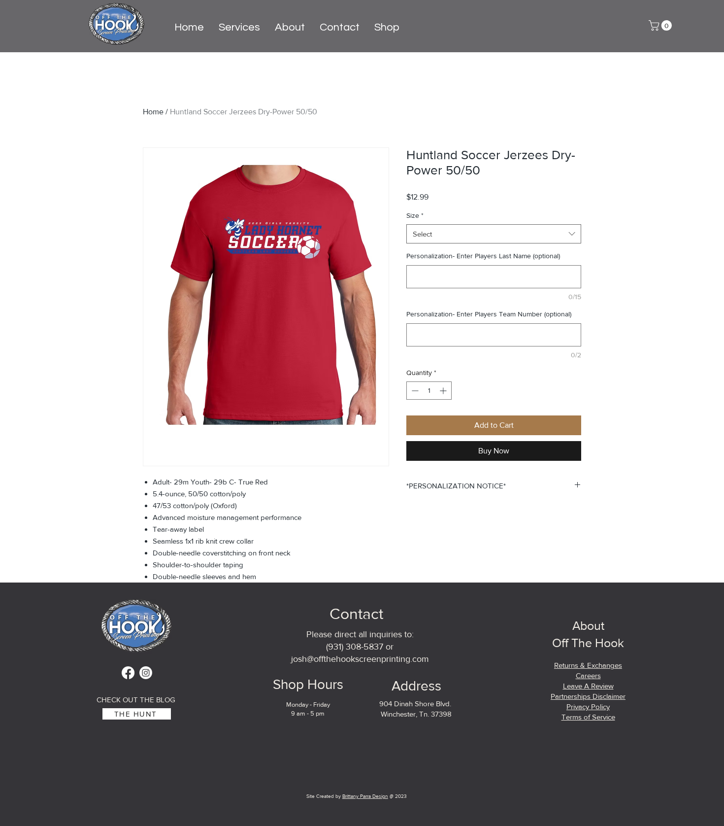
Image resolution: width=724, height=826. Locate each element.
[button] (661, 25)
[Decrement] (414, 390)
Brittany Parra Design (365, 796)
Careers (588, 675)
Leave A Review (588, 686)
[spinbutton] (429, 390)
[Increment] (444, 390)
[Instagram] (145, 672)
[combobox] (493, 233)
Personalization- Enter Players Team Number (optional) (488, 314)
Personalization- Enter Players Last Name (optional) (483, 256)
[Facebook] (128, 672)
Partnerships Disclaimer (588, 696)
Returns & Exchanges (588, 665)
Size (415, 215)
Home (153, 111)
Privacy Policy (588, 706)
